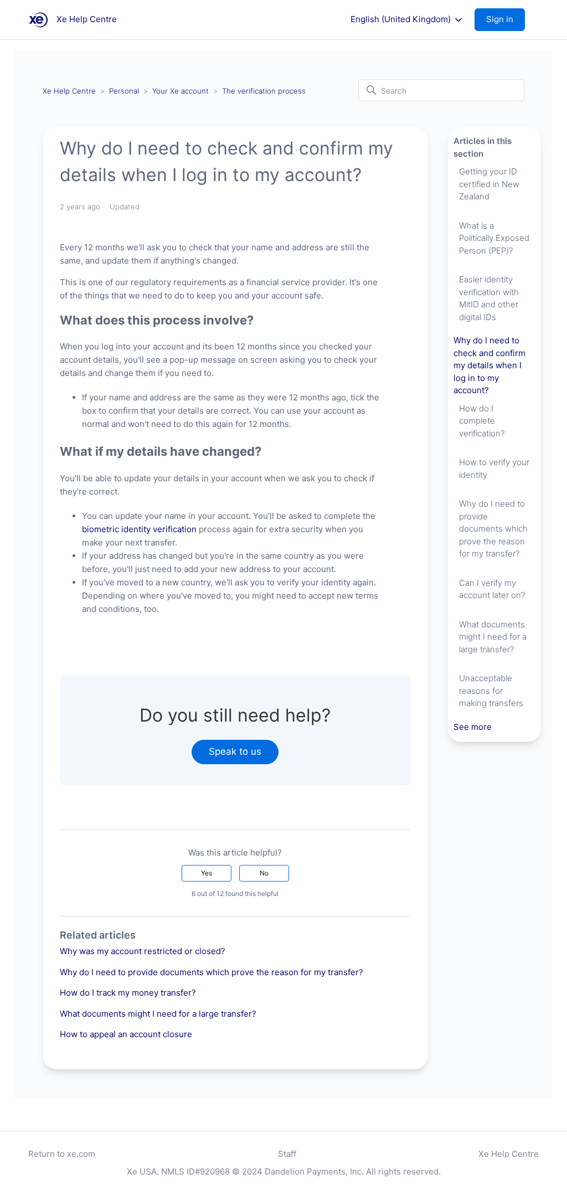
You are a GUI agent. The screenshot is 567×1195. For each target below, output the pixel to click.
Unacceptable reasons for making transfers (491, 690)
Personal (124, 90)
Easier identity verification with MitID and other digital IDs (489, 298)
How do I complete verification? (481, 421)
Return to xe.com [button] (61, 1153)
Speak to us (235, 751)
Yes (206, 873)
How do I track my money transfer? (128, 992)
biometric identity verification (139, 529)
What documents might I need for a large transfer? (158, 1013)
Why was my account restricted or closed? (142, 951)
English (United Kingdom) (401, 19)
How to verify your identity (494, 468)
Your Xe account (180, 90)
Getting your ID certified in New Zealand (489, 184)
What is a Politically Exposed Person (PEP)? (494, 238)
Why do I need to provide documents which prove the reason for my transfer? (211, 972)
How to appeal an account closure (126, 1034)
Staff (287, 1153)
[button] (505, 20)
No (264, 873)
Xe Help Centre (69, 90)
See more (472, 727)
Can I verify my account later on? (492, 589)
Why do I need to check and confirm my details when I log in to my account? (489, 365)
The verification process (264, 90)
